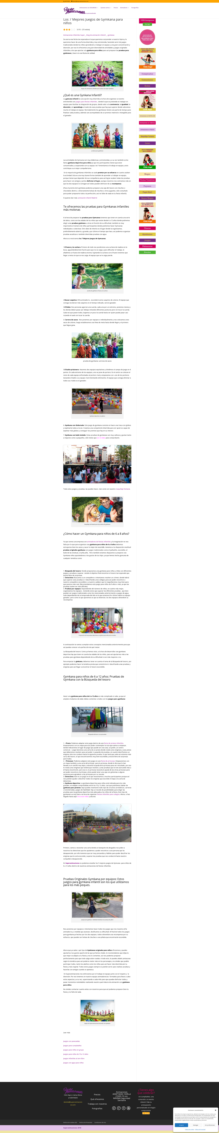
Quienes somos (105, 7)
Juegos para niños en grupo (73, 1050)
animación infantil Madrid (87, 198)
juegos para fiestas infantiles (86, 102)
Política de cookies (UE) (70, 1122)
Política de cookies (189, 1129)
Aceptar (181, 1125)
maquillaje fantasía (123, 489)
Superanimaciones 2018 (72, 1128)
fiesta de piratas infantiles (113, 743)
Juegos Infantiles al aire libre (73, 1058)
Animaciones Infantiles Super (74, 35)
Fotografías (135, 7)
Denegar (195, 1125)
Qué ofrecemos (97, 1099)
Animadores (123, 7)
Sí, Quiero (146, 1113)
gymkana (111, 35)
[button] (215, 1110)
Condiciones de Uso (100, 1122)
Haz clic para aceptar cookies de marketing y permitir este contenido (97, 464)
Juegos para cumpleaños (72, 1046)
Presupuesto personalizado (87, 13)
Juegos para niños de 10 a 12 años (75, 1054)
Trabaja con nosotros (97, 1104)
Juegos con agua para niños (73, 1063)
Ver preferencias (210, 1125)
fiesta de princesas (108, 761)
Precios (116, 7)
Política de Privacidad (200, 1129)
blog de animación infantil (96, 35)
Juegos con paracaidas (71, 1041)
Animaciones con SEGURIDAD (88, 7)
